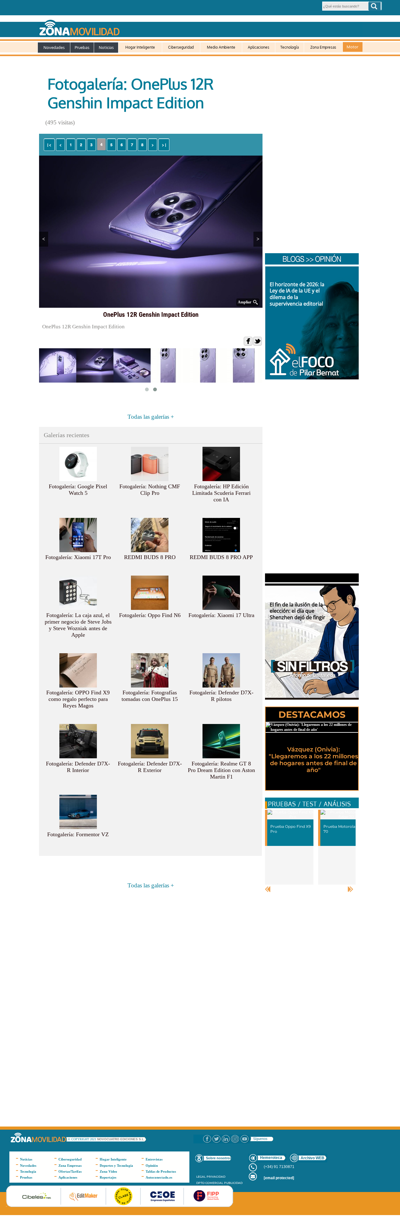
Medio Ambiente (221, 47)
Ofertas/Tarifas (70, 1171)
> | (164, 144)
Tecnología (289, 47)
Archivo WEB (312, 1158)
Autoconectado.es (159, 1177)
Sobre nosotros (219, 1158)
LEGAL (201, 1176)
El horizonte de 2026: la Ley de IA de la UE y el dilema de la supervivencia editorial (297, 294)
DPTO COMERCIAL (209, 1183)
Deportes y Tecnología (116, 1165)
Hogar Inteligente (140, 47)
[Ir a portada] (200, 26)
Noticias (106, 47)
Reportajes (108, 1177)
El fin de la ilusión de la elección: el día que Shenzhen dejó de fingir (297, 611)
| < (49, 144)
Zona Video (108, 1171)
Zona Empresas (323, 47)
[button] (374, 6)
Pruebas (82, 47)
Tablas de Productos (161, 1171)
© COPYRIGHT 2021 (82, 1139)
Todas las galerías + (151, 416)
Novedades (54, 47)
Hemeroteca (271, 1158)
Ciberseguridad (181, 47)
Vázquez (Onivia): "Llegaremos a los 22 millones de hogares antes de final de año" (313, 760)
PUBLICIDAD (233, 1183)
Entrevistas (154, 1159)
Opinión (152, 1165)
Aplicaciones (258, 47)
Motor (352, 46)
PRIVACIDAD (216, 1176)
